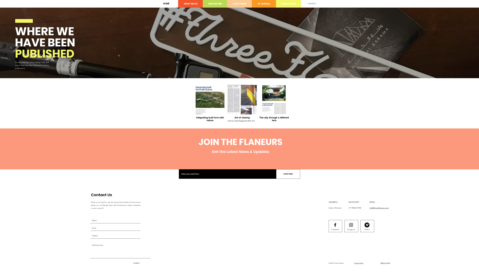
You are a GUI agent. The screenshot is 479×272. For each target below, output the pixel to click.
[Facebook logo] (335, 224)
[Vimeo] (366, 224)
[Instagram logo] (351, 224)
